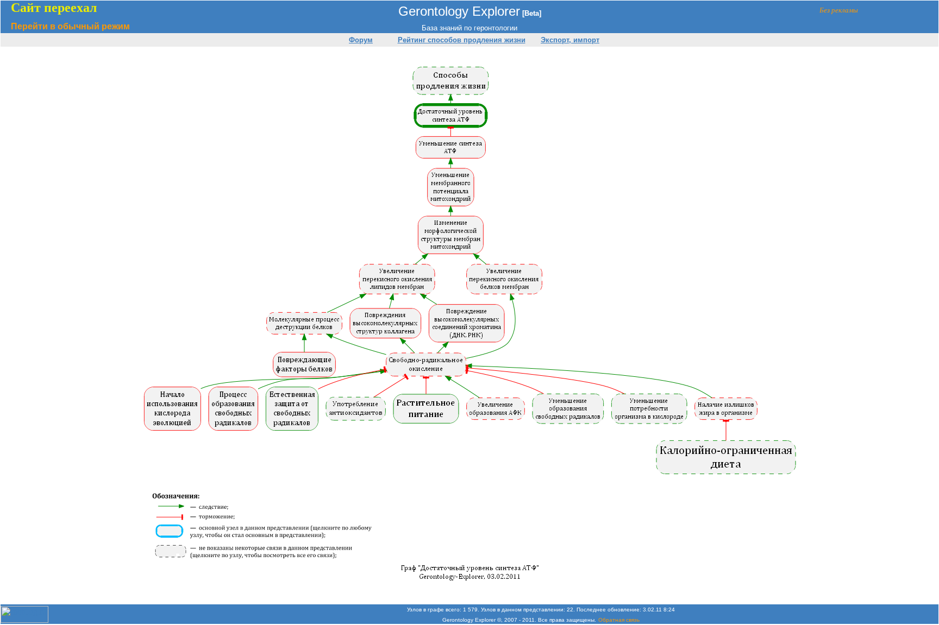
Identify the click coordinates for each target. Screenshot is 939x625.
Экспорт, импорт (570, 40)
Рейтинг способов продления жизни (461, 40)
